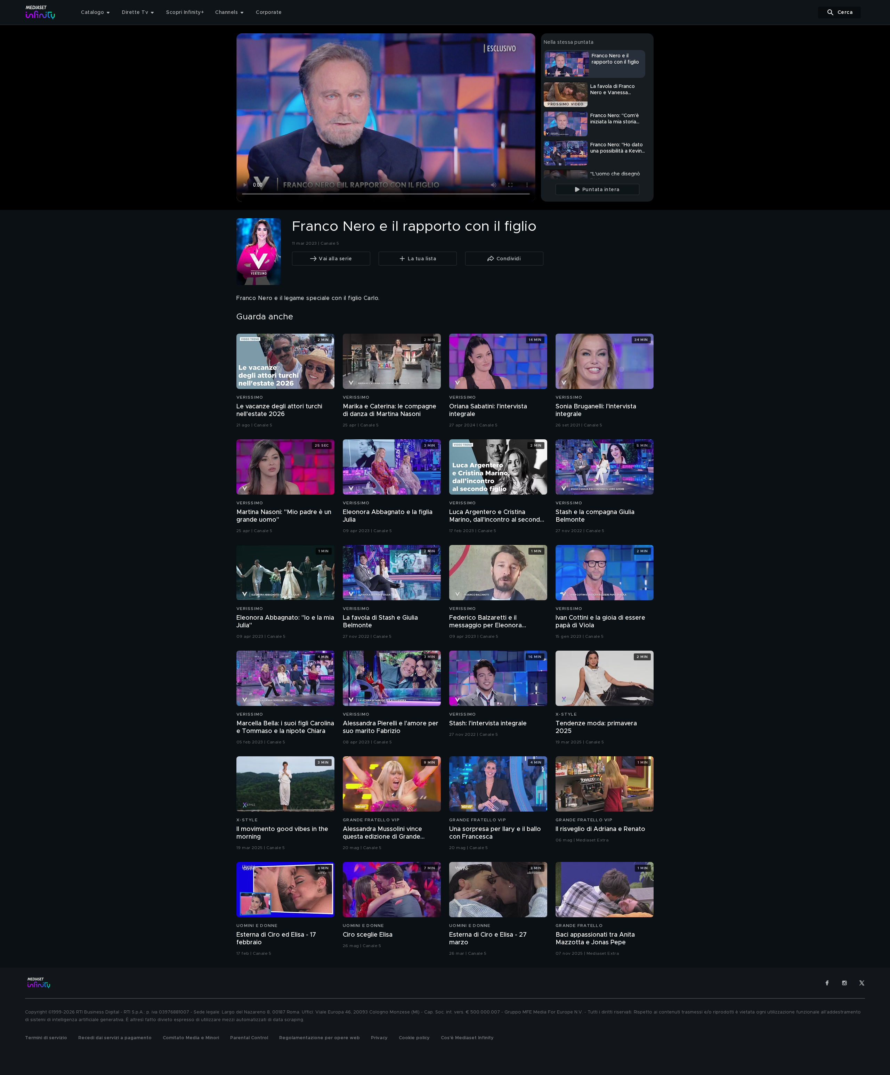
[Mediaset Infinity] (40, 12)
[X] (862, 983)
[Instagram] (844, 983)
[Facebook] (827, 983)
